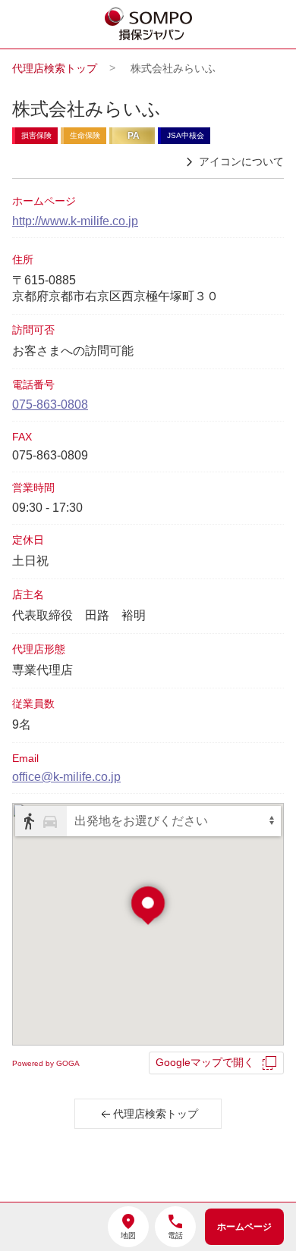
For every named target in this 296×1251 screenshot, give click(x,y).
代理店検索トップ (54, 68)
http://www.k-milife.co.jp (75, 221)
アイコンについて (241, 161)
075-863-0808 (50, 404)
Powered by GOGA (46, 1063)
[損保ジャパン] (148, 25)
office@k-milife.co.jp (66, 776)
